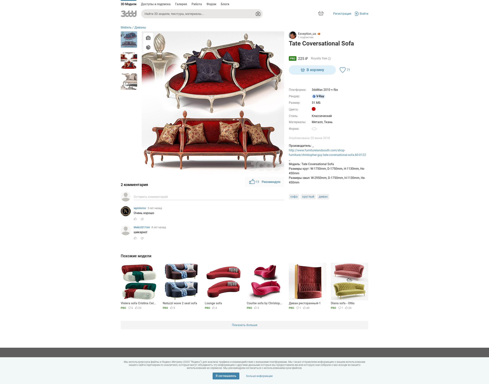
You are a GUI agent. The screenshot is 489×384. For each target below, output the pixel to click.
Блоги (225, 4)
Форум (211, 4)
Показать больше (244, 325)
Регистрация (342, 13)
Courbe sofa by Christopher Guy (265, 303)
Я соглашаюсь (226, 376)
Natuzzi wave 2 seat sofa (180, 303)
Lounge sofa (213, 303)
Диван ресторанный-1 (305, 303)
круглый (308, 196)
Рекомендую (268, 182)
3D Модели (128, 4)
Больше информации (259, 376)
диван (323, 196)
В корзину (315, 69)
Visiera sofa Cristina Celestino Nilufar (139, 303)
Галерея (181, 4)
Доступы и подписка (156, 4)
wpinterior (140, 208)
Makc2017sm (142, 227)
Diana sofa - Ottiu (343, 303)
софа (294, 196)
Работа (197, 4)
